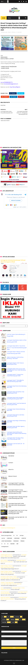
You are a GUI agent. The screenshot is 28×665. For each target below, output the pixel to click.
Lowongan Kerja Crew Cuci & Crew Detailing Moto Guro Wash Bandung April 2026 (16, 370)
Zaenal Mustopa (5, 592)
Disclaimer (11, 456)
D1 (13, 535)
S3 (7, 543)
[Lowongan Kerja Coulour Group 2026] (14, 186)
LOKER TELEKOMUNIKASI (6, 541)
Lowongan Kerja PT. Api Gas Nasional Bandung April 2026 (16, 404)
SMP (17, 543)
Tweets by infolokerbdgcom (8, 528)
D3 (10, 32)
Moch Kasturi (4, 560)
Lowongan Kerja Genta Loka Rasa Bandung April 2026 (15, 415)
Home (3, 18)
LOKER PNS (23, 538)
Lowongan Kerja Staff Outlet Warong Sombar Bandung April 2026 (16, 505)
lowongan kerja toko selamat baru (10, 578)
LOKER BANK (9, 538)
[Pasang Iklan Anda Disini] (12, 318)
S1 (16, 32)
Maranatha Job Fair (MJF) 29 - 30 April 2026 (15, 444)
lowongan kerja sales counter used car (11, 584)
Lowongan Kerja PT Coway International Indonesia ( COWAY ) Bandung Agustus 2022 (17, 491)
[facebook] (21, 1)
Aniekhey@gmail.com (6, 555)
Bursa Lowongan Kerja (6, 535)
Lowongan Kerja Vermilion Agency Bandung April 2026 (16, 427)
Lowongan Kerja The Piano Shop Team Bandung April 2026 (15, 438)
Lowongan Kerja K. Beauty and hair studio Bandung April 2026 (17, 497)
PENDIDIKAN (16, 541)
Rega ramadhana (5, 597)
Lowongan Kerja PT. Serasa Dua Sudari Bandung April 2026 (15, 375)
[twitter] (24, 1)
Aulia (2, 588)
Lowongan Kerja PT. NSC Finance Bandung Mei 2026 (15, 363)
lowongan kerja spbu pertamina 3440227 (14, 598)
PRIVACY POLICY (12, 476)
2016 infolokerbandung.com (17, 660)
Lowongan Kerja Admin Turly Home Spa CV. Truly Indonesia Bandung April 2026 (17, 347)
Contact (10, 462)
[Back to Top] (14, 663)
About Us (10, 469)
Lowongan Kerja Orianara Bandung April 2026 (16, 409)
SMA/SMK (19, 32)
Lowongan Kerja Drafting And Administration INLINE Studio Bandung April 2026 (16, 433)
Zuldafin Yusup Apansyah (7, 582)
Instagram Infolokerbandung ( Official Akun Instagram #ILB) (13, 261)
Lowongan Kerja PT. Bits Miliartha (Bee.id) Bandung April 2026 (15, 381)
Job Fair (3, 538)
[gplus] (26, 1)
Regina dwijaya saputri (6, 566)
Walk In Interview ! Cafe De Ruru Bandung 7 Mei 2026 (15, 357)
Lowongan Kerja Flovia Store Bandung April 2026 (16, 386)
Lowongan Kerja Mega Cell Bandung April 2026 (16, 421)
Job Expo (22, 535)
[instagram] (19, 1)
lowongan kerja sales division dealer (14, 566)
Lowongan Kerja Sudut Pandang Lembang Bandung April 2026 (15, 398)
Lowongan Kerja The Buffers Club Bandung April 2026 (15, 392)
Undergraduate (4, 546)
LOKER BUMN (16, 538)
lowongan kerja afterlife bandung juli (14, 572)
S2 (4, 543)
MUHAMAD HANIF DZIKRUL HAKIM (8, 577)
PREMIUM (13, 32)
